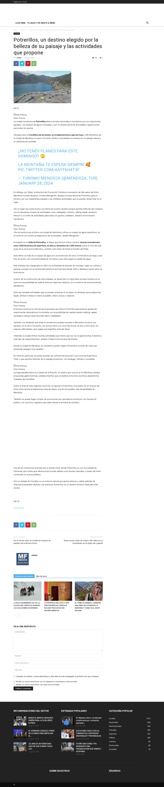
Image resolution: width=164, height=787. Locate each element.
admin (19, 58)
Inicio (15, 30)
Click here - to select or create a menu (35, 23)
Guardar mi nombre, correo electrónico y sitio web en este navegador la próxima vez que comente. (57, 676)
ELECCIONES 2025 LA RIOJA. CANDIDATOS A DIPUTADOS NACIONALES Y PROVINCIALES (88, 733)
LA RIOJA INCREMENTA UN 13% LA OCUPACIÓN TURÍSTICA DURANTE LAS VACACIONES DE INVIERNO (27, 605)
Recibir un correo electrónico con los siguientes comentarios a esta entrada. (46, 681)
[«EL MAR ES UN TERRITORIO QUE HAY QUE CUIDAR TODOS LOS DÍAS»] (20, 746)
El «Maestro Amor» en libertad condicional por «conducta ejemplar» (88, 720)
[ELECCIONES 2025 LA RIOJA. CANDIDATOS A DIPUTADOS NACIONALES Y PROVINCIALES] (67, 734)
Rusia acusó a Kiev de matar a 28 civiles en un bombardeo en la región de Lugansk (83, 541)
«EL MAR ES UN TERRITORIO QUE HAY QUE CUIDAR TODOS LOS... (40, 746)
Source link (19, 508)
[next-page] (19, 615)
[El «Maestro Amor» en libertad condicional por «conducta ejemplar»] (67, 721)
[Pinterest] (27, 63)
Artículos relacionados (24, 576)
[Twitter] (22, 63)
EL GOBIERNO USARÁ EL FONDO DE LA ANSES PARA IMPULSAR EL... (41, 733)
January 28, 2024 (35, 183)
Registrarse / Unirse (20, 2)
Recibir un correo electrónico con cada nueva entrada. (38, 685)
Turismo (23, 30)
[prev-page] (15, 615)
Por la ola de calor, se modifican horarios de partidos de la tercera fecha (32, 541)
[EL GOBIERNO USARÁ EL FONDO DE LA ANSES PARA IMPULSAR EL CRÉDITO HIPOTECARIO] (20, 734)
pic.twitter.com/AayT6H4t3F (48, 169)
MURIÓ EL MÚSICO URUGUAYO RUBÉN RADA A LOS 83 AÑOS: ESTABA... (40, 720)
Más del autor (41, 576)
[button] (147, 23)
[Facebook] (16, 63)
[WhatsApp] (33, 63)
